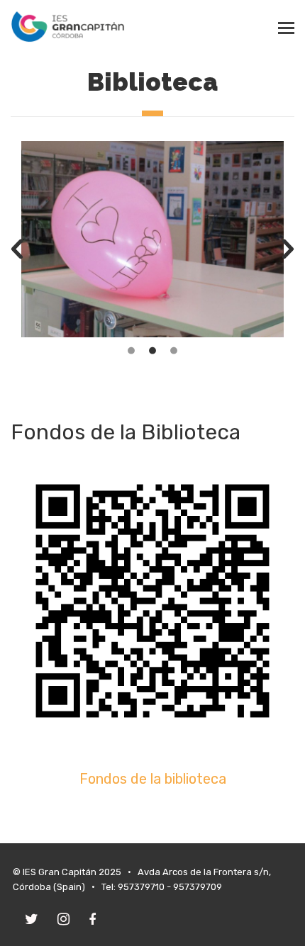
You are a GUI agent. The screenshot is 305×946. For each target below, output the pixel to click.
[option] (152, 239)
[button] (17, 249)
